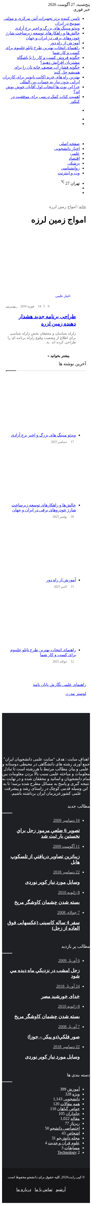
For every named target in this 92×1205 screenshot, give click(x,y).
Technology (67, 1152)
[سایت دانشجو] (38, 139)
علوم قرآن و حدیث (64, 1143)
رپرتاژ (75, 1123)
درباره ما (23, 1189)
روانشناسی (70, 168)
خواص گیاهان (68, 1108)
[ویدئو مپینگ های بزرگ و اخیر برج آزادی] (41, 404)
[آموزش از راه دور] (41, 549)
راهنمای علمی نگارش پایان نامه (59, 684)
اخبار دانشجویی (67, 148)
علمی (75, 153)
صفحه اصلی (69, 143)
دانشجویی (71, 1099)
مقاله (75, 1118)
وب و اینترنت (69, 173)
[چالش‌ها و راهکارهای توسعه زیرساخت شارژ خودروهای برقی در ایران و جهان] (41, 474)
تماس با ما (43, 1189)
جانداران (73, 1113)
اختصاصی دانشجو (65, 1128)
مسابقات (72, 1148)
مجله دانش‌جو (68, 1138)
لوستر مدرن (75, 693)
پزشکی (73, 163)
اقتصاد (74, 158)
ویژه (76, 1094)
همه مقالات (70, 1104)
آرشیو (61, 1189)
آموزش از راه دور (65, 43)
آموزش (73, 1089)
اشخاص (73, 1133)
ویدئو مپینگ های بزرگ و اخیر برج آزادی (47, 28)
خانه (82, 206)
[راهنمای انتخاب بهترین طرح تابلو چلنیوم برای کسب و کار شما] (41, 619)
